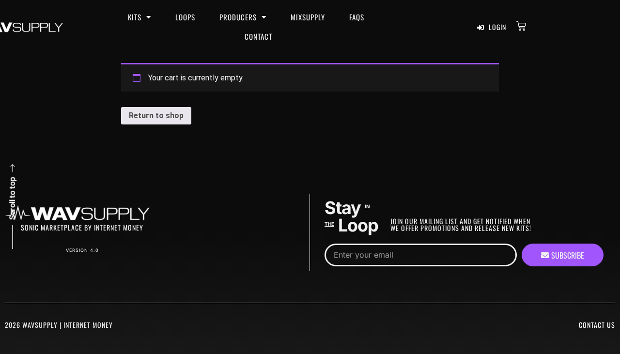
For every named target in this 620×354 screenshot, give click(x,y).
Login (496, 27)
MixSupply (308, 17)
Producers (238, 17)
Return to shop (156, 115)
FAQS (356, 17)
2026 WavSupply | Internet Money (59, 325)
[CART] (521, 26)
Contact (258, 36)
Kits (134, 17)
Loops (185, 17)
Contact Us (597, 325)
